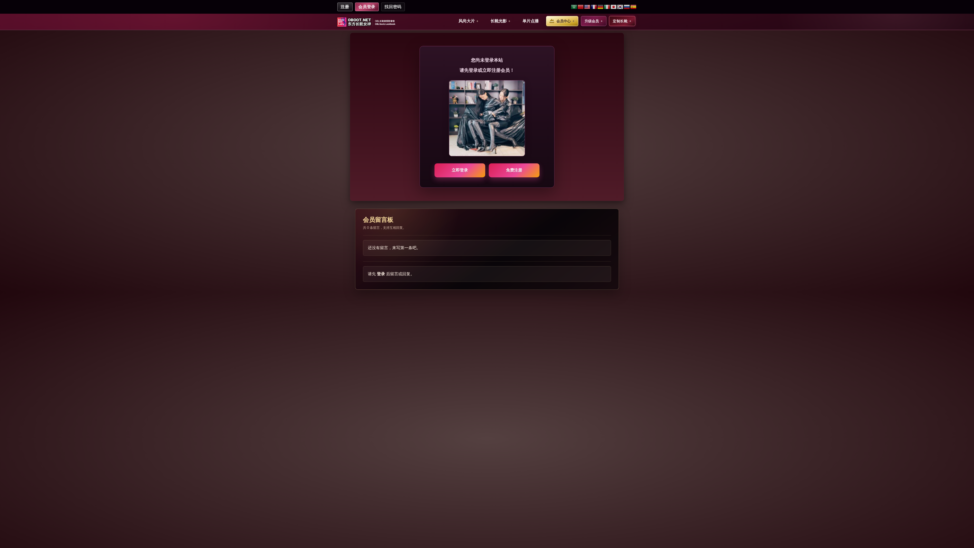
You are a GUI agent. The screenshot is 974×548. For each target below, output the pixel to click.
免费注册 (514, 170)
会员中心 (563, 21)
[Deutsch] (600, 7)
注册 (345, 7)
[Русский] (627, 7)
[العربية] (574, 7)
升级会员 (592, 21)
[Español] (633, 7)
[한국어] (620, 7)
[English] (587, 7)
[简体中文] (581, 7)
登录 (381, 274)
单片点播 (531, 21)
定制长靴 (620, 21)
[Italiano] (607, 7)
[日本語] (614, 7)
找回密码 (393, 7)
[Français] (594, 7)
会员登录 (367, 7)
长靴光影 (499, 21)
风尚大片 (467, 21)
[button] (468, 21)
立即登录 (460, 170)
